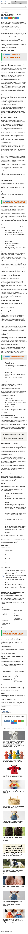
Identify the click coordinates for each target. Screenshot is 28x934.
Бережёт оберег (6, 2)
